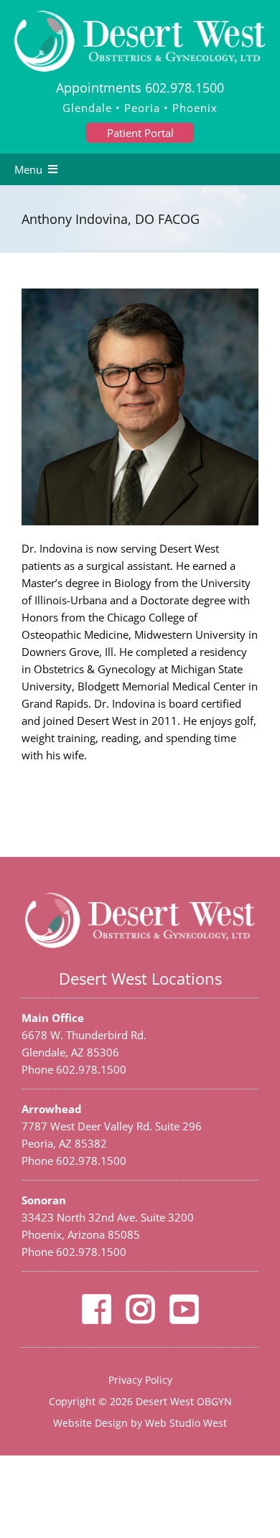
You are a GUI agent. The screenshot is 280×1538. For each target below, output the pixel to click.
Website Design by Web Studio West (140, 1423)
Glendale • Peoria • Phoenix (140, 107)
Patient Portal (140, 133)
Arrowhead (52, 1109)
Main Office (53, 1018)
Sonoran (44, 1200)
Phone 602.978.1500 (74, 1069)
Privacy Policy (140, 1380)
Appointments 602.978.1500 (140, 87)
